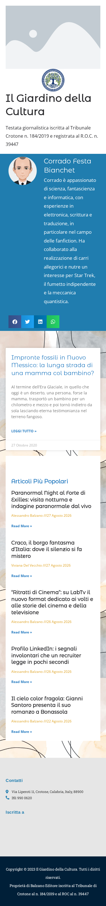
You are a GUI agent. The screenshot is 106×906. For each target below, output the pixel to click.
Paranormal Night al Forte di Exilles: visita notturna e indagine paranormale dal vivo (51, 499)
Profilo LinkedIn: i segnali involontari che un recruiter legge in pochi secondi (46, 655)
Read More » (21, 526)
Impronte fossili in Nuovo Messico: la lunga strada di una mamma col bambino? (52, 365)
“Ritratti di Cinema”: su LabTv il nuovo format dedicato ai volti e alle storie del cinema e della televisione (52, 602)
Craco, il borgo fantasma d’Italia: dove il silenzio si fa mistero (46, 549)
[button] (14, 321)
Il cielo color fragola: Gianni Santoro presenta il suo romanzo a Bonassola (47, 705)
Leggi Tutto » (23, 431)
